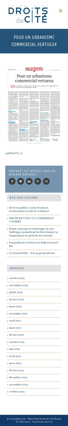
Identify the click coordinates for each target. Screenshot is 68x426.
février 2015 (16, 370)
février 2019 (16, 300)
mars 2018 (15, 307)
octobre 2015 (16, 342)
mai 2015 (14, 349)
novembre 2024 (18, 285)
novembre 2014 (18, 385)
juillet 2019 (15, 292)
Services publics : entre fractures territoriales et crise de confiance (29, 209)
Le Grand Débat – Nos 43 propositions (32, 253)
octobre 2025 (17, 278)
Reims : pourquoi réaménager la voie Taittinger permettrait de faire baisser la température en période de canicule (33, 232)
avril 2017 (15, 321)
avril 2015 (15, 356)
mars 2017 (15, 328)
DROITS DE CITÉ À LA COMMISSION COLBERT (31, 220)
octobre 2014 (17, 392)
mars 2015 (15, 363)
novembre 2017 (18, 314)
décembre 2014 (18, 377)
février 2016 (16, 335)
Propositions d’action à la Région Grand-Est (34, 244)
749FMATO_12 (13, 153)
